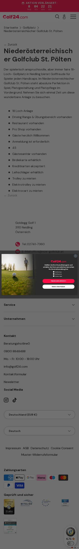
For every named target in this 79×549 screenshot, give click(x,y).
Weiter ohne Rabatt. (58, 287)
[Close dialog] (75, 256)
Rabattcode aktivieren (58, 281)
